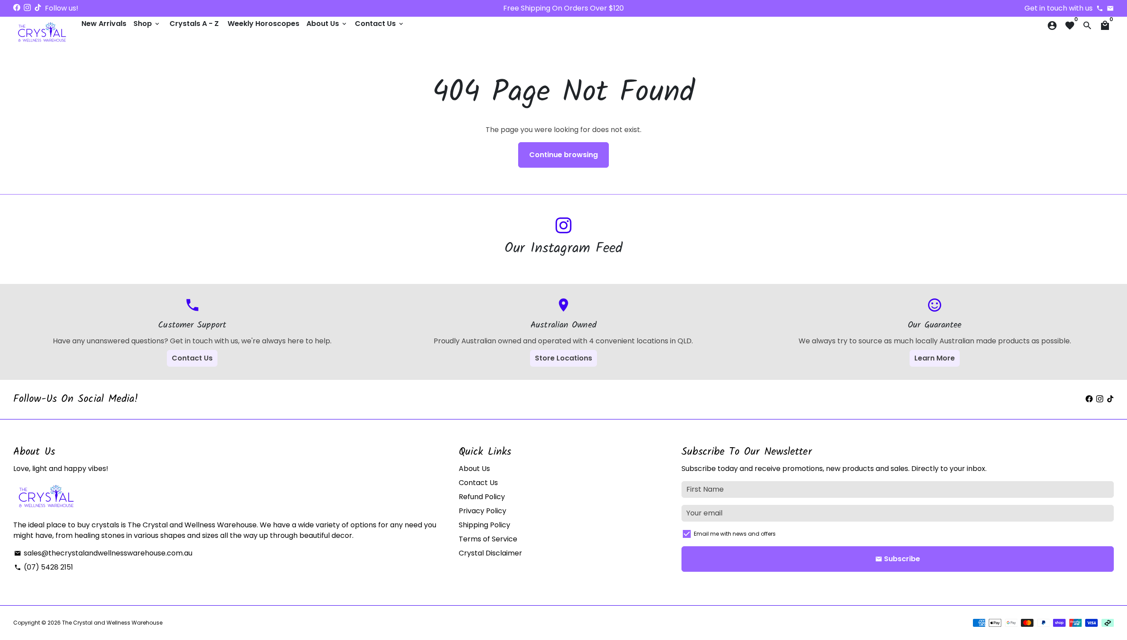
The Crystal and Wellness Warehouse (112, 622)
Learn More (934, 358)
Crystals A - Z (194, 23)
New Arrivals (103, 23)
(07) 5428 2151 (43, 567)
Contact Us (380, 23)
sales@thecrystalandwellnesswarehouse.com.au (103, 553)
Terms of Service (488, 539)
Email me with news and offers (735, 533)
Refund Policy (482, 497)
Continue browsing (563, 155)
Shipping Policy (484, 525)
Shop (147, 23)
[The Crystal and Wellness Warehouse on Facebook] (16, 8)
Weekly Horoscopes (263, 23)
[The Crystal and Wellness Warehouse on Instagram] (27, 8)
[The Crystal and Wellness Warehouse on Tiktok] (37, 8)
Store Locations (563, 358)
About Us (327, 23)
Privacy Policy (482, 511)
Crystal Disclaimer (490, 553)
